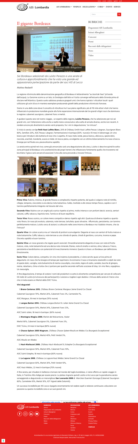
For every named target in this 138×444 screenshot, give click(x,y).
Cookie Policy (92, 423)
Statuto (90, 414)
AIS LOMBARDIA (63, 7)
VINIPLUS (77, 7)
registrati (116, 1)
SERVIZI (117, 7)
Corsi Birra (91, 410)
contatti (104, 1)
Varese (73, 430)
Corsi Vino (91, 407)
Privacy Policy (92, 421)
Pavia (72, 425)
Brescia (73, 410)
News (90, 50)
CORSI (100, 7)
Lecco (72, 416)
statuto (99, 1)
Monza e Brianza (76, 423)
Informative (92, 416)
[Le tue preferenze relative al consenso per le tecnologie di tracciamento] (3, 440)
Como (72, 412)
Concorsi (92, 37)
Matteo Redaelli (24, 88)
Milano (73, 421)
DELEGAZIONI (89, 7)
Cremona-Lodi (75, 414)
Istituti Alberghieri (96, 32)
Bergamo (73, 407)
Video (91, 55)
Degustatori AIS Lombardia (100, 27)
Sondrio (73, 428)
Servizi (46, 407)
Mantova (73, 419)
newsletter (109, 1)
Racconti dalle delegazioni (68, 67)
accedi (120, 1)
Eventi (90, 412)
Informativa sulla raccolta (51, 402)
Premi (90, 41)
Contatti (91, 419)
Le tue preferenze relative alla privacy (77, 402)
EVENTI (109, 7)
